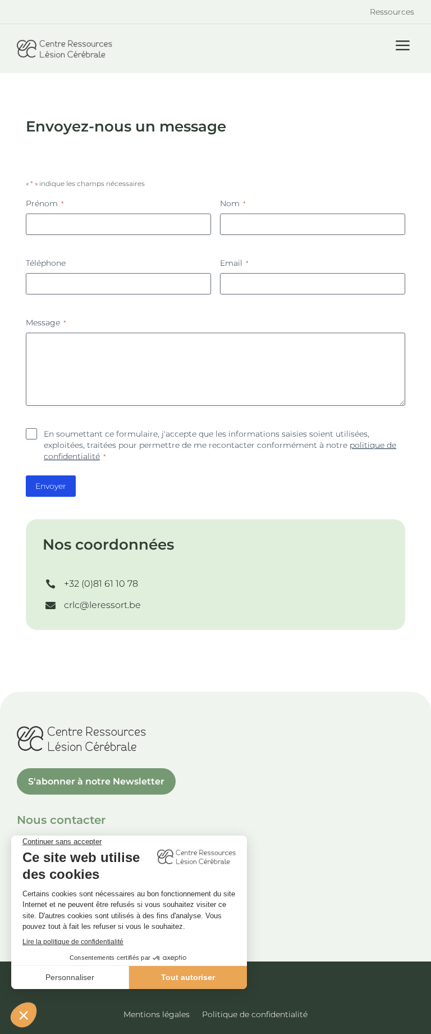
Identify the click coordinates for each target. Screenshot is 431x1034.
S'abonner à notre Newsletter (96, 781)
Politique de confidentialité (255, 1014)
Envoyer (50, 486)
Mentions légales (156, 1014)
